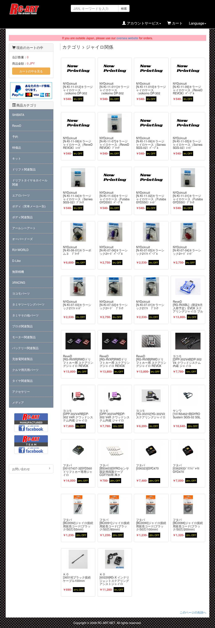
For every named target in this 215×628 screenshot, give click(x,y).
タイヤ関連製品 (22, 380)
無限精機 (18, 271)
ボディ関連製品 (22, 217)
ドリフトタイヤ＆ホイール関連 (29, 182)
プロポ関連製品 (22, 326)
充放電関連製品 (22, 359)
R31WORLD (20, 250)
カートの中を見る (31, 71)
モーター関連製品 (24, 337)
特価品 (16, 147)
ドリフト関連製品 (24, 169)
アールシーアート (24, 228)
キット (16, 158)
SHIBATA (18, 115)
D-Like (16, 261)
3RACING (18, 282)
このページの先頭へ (193, 612)
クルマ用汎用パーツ (25, 370)
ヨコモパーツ (21, 293)
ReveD (16, 126)
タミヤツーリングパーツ (28, 304)
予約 (15, 136)
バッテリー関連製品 (25, 348)
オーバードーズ (22, 239)
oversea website (127, 38)
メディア (18, 402)
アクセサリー (21, 391)
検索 (124, 8)
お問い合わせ (21, 469)
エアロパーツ (21, 195)
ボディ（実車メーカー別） (29, 206)
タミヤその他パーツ (25, 315)
